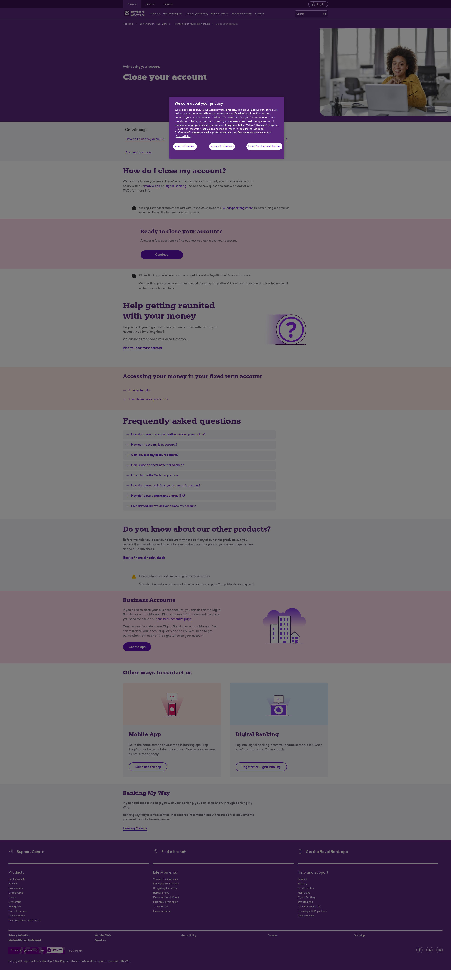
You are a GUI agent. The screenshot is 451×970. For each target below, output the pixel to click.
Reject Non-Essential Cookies (264, 146)
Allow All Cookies (185, 146)
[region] (226, 128)
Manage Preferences (222, 146)
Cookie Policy (183, 136)
